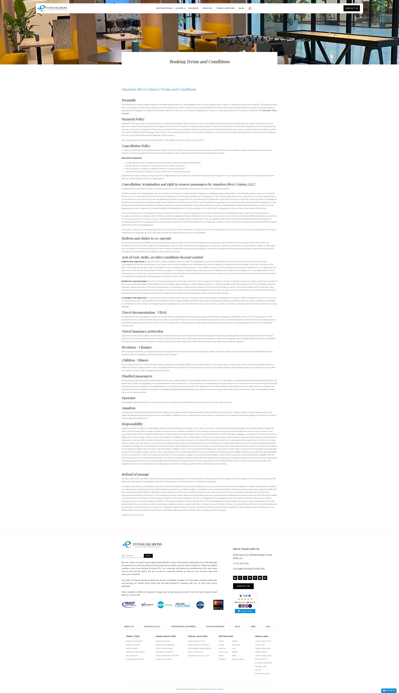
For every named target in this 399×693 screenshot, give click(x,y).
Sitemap (220, 689)
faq (268, 627)
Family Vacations (133, 645)
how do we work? (215, 627)
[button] (164, 8)
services (207, 8)
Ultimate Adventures (135, 659)
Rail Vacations (132, 655)
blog (241, 8)
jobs (253, 627)
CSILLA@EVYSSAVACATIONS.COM (249, 569)
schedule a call (152, 627)
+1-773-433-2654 (241, 563)
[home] (52, 8)
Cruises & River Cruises (135, 652)
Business (193, 8)
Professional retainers (183, 627)
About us (129, 627)
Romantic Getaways (134, 641)
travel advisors (225, 8)
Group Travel (132, 648)
